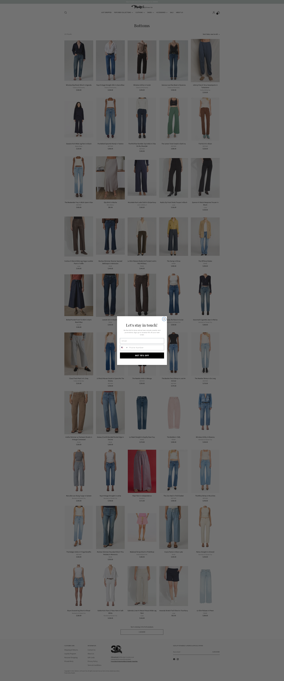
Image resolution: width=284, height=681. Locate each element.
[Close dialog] (164, 319)
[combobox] (124, 347)
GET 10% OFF (142, 355)
